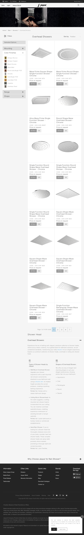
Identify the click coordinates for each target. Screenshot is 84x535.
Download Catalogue (43, 481)
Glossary (23, 472)
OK (54, 529)
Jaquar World (17, 5)
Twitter (60, 495)
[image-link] (77, 474)
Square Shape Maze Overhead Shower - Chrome (65, 214)
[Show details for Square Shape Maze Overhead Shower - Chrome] (68, 194)
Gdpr (49, 495)
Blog (39, 478)
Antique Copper (13, 61)
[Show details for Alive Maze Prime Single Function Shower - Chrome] (41, 100)
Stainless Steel (12, 86)
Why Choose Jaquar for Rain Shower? (44, 459)
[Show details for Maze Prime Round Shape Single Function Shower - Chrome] (68, 54)
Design (40, 475)
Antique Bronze (12, 58)
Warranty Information (26, 478)
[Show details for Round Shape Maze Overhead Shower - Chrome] (68, 100)
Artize (57, 472)
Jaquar (57, 475)
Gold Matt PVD (12, 80)
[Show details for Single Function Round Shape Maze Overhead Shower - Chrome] (41, 147)
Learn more (63, 529)
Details (33, 84)
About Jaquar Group (8, 472)
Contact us (41, 484)
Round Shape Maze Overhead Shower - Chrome (64, 120)
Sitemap (44, 495)
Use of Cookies (36, 495)
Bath (3, 5)
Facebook (53, 495)
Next (70, 329)
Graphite (10, 83)
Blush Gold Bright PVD (15, 70)
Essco (57, 478)
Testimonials (6, 481)
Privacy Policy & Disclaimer (23, 495)
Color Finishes (10, 53)
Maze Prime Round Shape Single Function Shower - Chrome (67, 74)
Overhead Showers (36, 340)
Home (4, 30)
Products (40, 472)
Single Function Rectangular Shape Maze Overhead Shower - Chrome (67, 308)
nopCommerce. (61, 498)
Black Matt (11, 67)
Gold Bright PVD (13, 77)
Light (8, 5)
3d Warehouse (66, 495)
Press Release (7, 478)
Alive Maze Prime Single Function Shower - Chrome (40, 120)
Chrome (10, 74)
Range (7, 92)
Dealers (6, 1)
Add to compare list (39, 83)
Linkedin (63, 495)
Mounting (8, 48)
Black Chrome (12, 64)
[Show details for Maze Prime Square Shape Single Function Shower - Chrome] (41, 54)
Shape (7, 96)
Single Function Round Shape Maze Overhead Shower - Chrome (39, 167)
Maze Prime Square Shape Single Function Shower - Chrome (41, 74)
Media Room (6, 475)
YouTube (56, 495)
